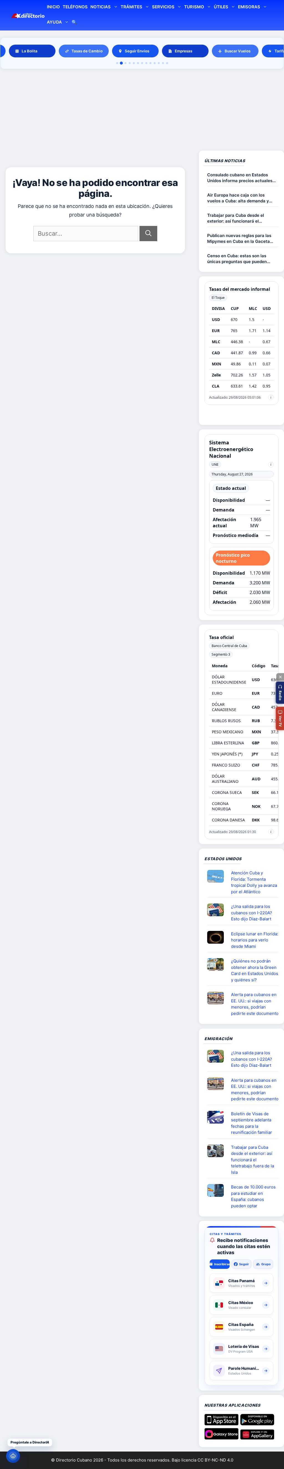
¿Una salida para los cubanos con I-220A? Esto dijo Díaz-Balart (251, 912)
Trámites (131, 6)
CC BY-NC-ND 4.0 (215, 1460)
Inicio (53, 6)
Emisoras (249, 6)
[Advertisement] (142, 110)
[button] (280, 692)
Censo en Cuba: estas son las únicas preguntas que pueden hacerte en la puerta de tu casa (238, 258)
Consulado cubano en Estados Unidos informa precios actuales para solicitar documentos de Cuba (242, 178)
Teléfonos (75, 6)
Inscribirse (221, 1264)
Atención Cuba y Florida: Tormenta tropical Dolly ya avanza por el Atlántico (254, 882)
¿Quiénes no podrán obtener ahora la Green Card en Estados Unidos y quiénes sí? (254, 970)
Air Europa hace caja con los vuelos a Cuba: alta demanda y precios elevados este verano (238, 198)
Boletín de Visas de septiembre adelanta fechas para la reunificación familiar (251, 1123)
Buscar (74, 22)
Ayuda (54, 22)
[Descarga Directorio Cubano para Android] (257, 1423)
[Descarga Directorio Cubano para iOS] (221, 1423)
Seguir (244, 1264)
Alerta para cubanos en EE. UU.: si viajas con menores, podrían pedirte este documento (254, 1004)
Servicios (163, 6)
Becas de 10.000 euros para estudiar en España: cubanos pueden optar (253, 1196)
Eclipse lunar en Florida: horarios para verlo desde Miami (254, 940)
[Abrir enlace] (217, 876)
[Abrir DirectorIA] (13, 1456)
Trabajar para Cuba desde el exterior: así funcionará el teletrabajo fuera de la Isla (235, 218)
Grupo (266, 1264)
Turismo (194, 6)
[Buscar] (148, 233)
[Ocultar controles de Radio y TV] (280, 677)
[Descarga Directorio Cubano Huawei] (257, 1437)
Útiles (221, 6)
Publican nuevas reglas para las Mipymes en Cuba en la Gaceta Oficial (239, 238)
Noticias (100, 6)
